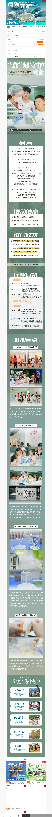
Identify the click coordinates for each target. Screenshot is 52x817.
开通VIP (26, 815)
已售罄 (41, 815)
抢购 (24, 785)
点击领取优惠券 (42, 39)
